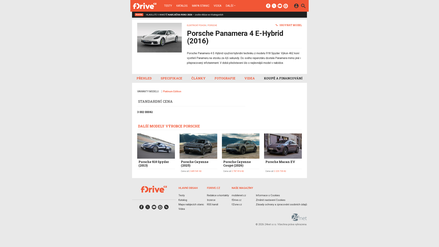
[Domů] (144, 6)
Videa (217, 5)
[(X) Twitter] (274, 6)
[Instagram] (285, 6)
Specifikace (171, 78)
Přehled (144, 78)
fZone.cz (237, 204)
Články (198, 78)
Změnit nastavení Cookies (270, 199)
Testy (168, 5)
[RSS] (166, 208)
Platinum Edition (172, 91)
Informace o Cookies (268, 195)
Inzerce (211, 199)
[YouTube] (279, 6)
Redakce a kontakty (218, 195)
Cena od (191, 171)
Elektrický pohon (196, 25)
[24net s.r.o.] (299, 219)
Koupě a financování (283, 78)
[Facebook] (268, 6)
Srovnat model (290, 25)
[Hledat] (303, 6)
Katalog (182, 5)
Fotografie (225, 78)
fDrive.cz (236, 199)
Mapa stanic (200, 5)
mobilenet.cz (239, 195)
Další (229, 5)
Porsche (212, 25)
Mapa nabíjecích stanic (191, 204)
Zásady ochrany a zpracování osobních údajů (281, 204)
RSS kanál (212, 204)
